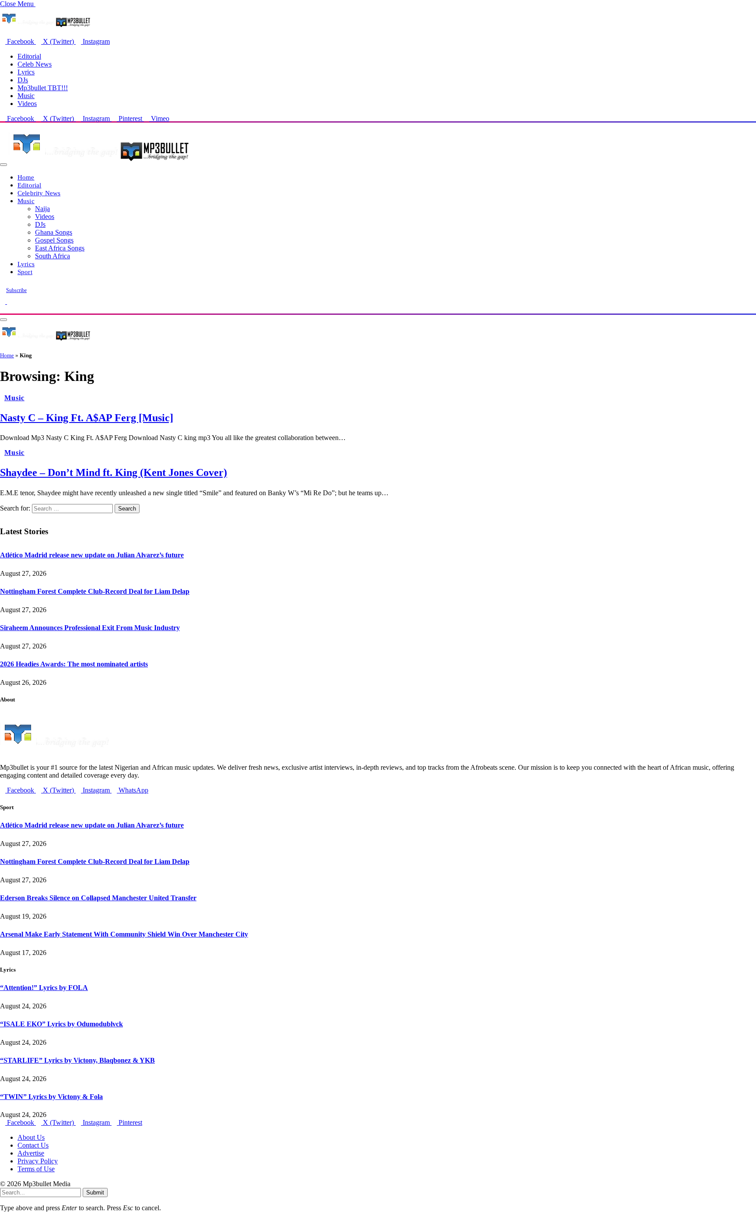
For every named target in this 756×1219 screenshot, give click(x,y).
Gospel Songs (54, 240)
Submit (95, 1192)
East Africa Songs (59, 248)
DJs (23, 80)
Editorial (29, 56)
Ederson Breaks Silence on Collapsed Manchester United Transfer (98, 898)
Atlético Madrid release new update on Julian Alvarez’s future (92, 555)
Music (26, 95)
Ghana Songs (53, 232)
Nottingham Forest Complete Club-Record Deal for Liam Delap (94, 591)
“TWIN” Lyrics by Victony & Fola (51, 1096)
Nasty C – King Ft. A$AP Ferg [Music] (86, 417)
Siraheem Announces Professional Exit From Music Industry (90, 627)
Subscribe (16, 290)
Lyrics (26, 72)
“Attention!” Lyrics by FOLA (44, 987)
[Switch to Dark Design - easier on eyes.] (3, 301)
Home (26, 177)
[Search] (2, 309)
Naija (42, 208)
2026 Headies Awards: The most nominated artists (74, 664)
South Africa (52, 256)
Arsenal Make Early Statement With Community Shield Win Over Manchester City (124, 934)
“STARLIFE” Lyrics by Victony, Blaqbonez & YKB (77, 1060)
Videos (27, 103)
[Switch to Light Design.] (9, 301)
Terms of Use (36, 1169)
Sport (25, 271)
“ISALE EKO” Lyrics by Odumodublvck (61, 1024)
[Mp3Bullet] (99, 162)
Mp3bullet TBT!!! (43, 88)
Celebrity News (39, 193)
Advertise (31, 1153)
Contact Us (33, 1145)
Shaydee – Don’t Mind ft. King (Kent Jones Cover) (113, 472)
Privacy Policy (38, 1161)
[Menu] (3, 164)
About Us (31, 1137)
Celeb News (35, 64)
